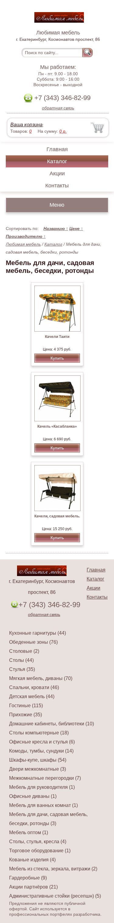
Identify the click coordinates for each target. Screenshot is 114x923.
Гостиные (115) (26, 705)
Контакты (57, 186)
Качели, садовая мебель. (57, 516)
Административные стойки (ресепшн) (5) (55, 896)
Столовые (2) (24, 651)
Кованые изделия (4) (32, 859)
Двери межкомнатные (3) (37, 769)
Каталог (57, 161)
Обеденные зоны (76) (33, 642)
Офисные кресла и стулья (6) (42, 741)
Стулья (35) (22, 669)
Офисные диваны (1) (33, 796)
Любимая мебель (23, 244)
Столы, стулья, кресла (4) (37, 841)
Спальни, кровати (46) (34, 687)
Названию (55, 228)
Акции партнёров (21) (33, 886)
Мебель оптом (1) (28, 832)
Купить (57, 358)
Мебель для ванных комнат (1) (43, 805)
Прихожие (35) (25, 714)
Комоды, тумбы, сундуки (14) (41, 750)
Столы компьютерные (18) (39, 732)
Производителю (26, 236)
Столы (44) (21, 660)
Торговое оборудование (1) (40, 850)
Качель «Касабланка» (57, 426)
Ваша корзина (26, 124)
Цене (76, 228)
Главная (57, 149)
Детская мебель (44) (31, 696)
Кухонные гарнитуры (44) (37, 633)
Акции (57, 173)
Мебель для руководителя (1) (42, 787)
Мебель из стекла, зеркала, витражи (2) (53, 868)
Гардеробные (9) (28, 877)
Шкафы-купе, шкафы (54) (37, 760)
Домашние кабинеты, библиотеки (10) (51, 723)
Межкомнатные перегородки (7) (45, 778)
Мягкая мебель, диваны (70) (40, 678)
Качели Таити (57, 337)
